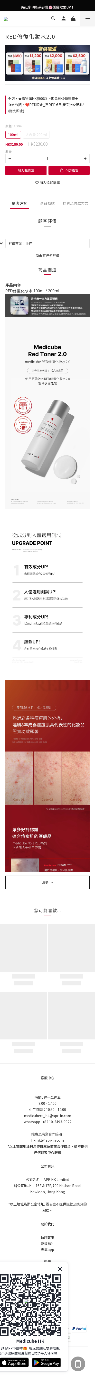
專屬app (47, 1249)
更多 (45, 882)
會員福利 (47, 1243)
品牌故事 (47, 1237)
